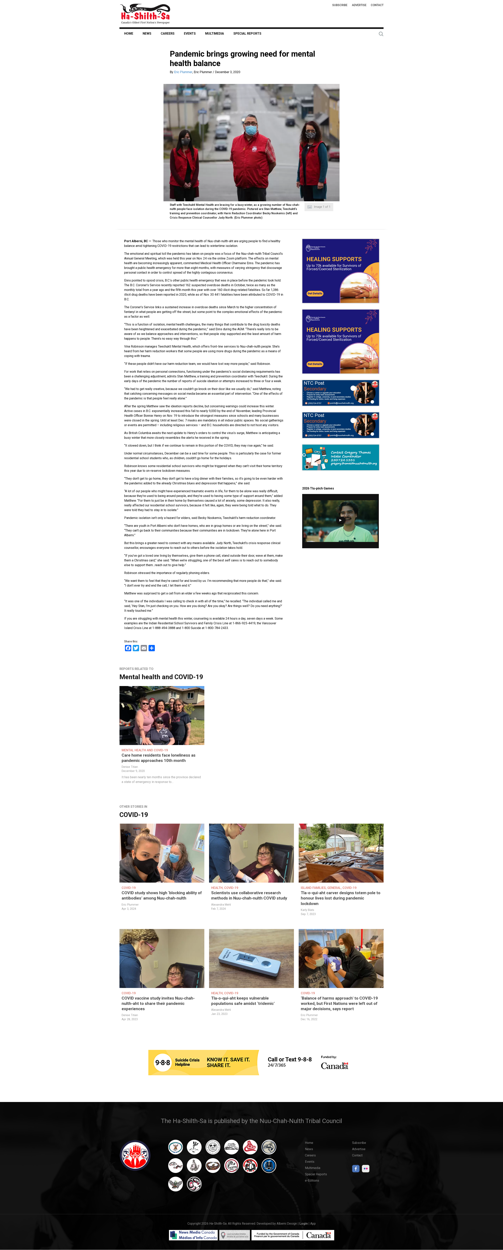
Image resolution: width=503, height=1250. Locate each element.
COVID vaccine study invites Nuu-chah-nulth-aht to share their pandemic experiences (158, 1003)
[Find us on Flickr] (365, 1170)
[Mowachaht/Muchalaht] (194, 1167)
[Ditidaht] (194, 1149)
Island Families (313, 888)
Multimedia (214, 33)
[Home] (145, 13)
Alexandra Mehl (221, 904)
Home (128, 33)
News (147, 33)
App (313, 1223)
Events (190, 33)
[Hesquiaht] (231, 1149)
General (334, 888)
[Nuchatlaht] (213, 1167)
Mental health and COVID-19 (161, 677)
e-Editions (312, 1180)
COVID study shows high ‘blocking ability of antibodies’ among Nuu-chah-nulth (162, 895)
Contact (377, 5)
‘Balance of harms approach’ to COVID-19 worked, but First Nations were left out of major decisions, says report (339, 1003)
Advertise (359, 5)
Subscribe (339, 5)
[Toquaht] (250, 1167)
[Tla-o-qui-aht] (231, 1167)
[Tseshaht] (269, 1167)
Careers (167, 33)
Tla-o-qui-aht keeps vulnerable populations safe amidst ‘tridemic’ (243, 1001)
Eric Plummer (183, 72)
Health (217, 888)
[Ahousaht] (175, 1149)
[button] (251, 142)
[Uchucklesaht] (175, 1186)
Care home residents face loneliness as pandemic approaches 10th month (159, 758)
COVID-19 (133, 815)
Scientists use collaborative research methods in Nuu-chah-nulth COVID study (249, 895)
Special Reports (247, 33)
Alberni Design (287, 1223)
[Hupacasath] (250, 1149)
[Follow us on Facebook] (356, 1170)
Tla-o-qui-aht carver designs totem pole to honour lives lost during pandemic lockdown (340, 898)
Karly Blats (307, 910)
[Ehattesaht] (213, 1149)
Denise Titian (130, 767)
